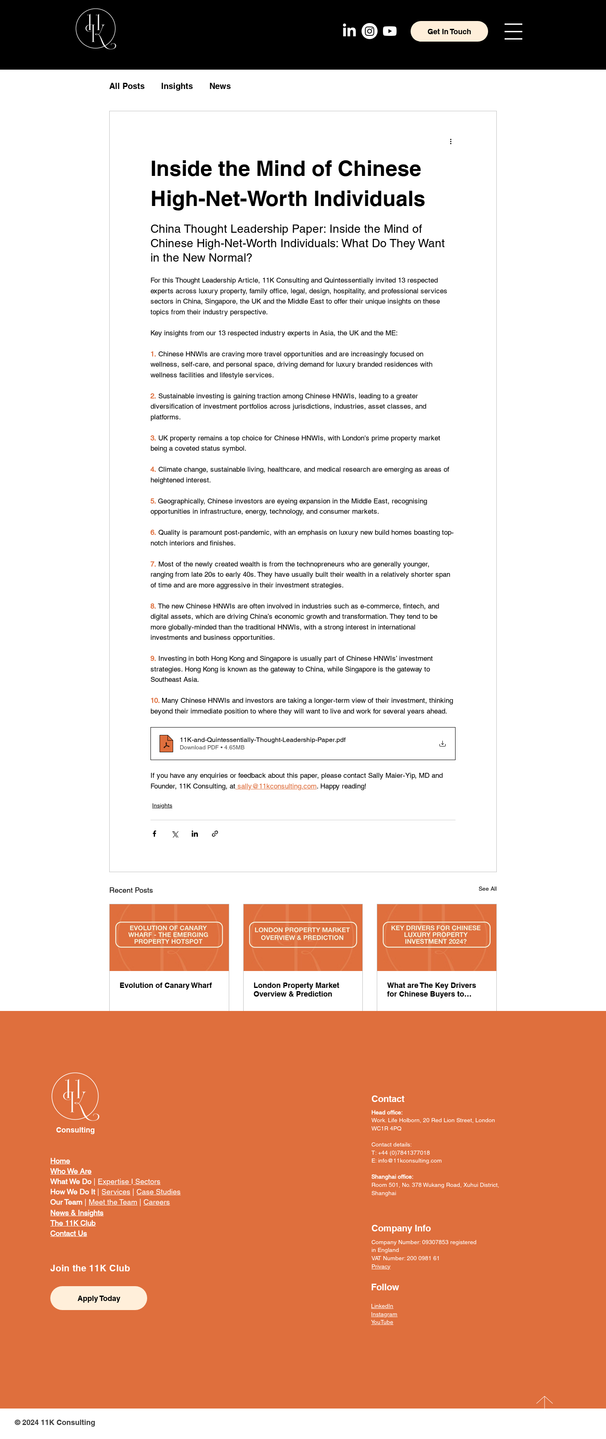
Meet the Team (113, 1202)
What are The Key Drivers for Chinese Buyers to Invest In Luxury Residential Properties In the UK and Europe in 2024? (436, 989)
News (220, 86)
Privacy (380, 1266)
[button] (513, 31)
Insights (177, 86)
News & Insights (76, 1212)
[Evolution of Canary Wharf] (169, 937)
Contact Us (68, 1233)
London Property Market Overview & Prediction (296, 989)
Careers (156, 1202)
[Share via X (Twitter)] (175, 834)
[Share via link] (215, 834)
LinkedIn (382, 1306)
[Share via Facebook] (154, 834)
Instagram (384, 1314)
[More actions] (451, 141)
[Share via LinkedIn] (195, 834)
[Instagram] (370, 31)
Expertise (114, 1181)
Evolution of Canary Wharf (166, 985)
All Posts (127, 86)
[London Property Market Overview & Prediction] (303, 937)
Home (60, 1160)
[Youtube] (390, 31)
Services (115, 1191)
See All (488, 888)
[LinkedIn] (349, 31)
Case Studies (158, 1191)
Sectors (146, 1181)
